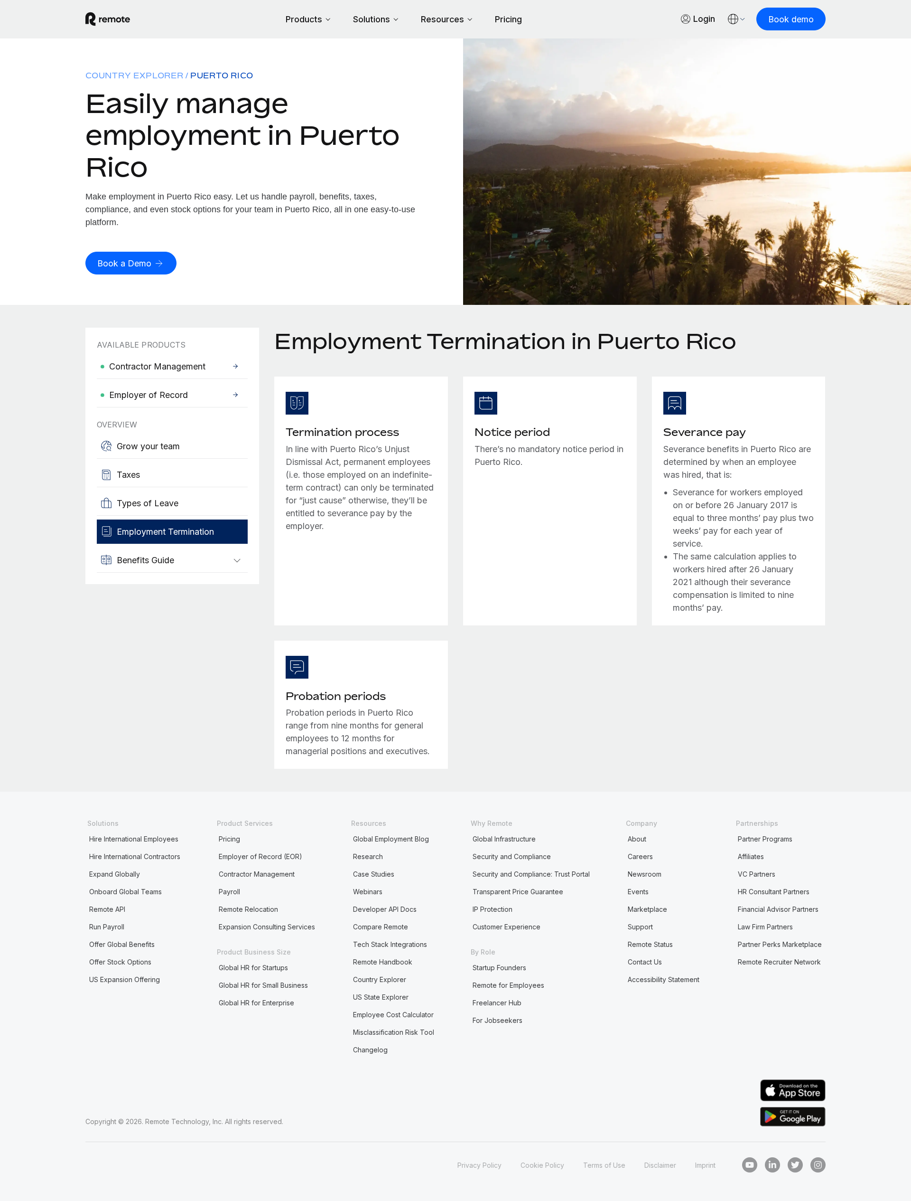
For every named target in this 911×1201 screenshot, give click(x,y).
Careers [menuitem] (640, 856)
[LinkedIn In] (772, 1165)
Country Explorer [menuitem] (134, 75)
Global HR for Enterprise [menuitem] (256, 1003)
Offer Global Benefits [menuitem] (122, 944)
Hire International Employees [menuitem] (133, 839)
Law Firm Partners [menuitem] (765, 927)
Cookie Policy (542, 1165)
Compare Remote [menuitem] (380, 927)
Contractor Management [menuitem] (257, 874)
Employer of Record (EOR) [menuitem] (260, 856)
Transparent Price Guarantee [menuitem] (518, 892)
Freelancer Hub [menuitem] (497, 1003)
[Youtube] (749, 1165)
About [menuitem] (637, 839)
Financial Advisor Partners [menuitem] (778, 909)
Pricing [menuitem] (229, 839)
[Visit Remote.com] (107, 19)
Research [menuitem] (368, 856)
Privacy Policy (479, 1165)
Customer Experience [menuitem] (506, 927)
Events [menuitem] (638, 892)
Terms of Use (604, 1165)
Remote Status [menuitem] (650, 944)
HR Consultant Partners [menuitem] (773, 892)
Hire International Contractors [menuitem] (134, 856)
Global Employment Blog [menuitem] (391, 839)
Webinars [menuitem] (367, 892)
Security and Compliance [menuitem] (512, 856)
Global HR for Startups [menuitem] (253, 968)
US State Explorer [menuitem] (381, 997)
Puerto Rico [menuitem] (221, 75)
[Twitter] (795, 1165)
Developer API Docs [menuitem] (385, 909)
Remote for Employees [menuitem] (508, 985)
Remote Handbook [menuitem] (382, 962)
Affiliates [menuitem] (751, 856)
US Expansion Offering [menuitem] (124, 979)
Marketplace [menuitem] (647, 909)
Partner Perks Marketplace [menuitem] (780, 944)
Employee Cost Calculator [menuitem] (393, 1015)
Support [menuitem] (640, 927)
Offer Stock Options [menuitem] (120, 962)
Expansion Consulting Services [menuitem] (267, 927)
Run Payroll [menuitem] (106, 927)
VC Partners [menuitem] (756, 874)
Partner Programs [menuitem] (765, 839)
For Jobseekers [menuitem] (497, 1020)
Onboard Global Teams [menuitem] (125, 892)
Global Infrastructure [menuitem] (504, 839)
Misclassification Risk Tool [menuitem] (393, 1032)
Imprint (705, 1165)
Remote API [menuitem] (107, 909)
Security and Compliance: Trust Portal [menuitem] (531, 874)
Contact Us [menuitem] (645, 962)
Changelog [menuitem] (370, 1050)
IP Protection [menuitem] (492, 909)
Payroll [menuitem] (229, 892)
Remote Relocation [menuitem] (248, 909)
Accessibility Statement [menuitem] (663, 979)
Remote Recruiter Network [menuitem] (779, 962)
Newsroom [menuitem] (644, 874)
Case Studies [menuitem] (373, 874)
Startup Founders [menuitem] (499, 968)
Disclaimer (660, 1165)
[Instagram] (818, 1165)
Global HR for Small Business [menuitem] (263, 985)
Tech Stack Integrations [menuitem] (390, 944)
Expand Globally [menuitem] (114, 874)
